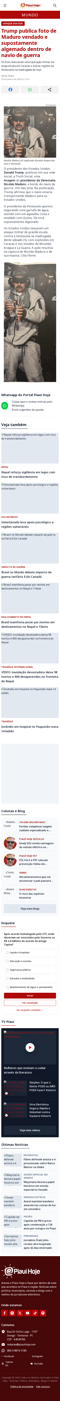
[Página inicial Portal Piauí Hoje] (30, 5)
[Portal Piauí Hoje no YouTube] (27, 1313)
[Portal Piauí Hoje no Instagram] (12, 1313)
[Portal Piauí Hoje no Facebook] (4, 1313)
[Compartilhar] (49, 89)
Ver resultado (30, 1002)
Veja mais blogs (30, 908)
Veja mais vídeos (30, 1130)
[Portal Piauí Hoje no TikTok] (35, 1313)
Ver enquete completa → (30, 1009)
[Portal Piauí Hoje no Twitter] (20, 1313)
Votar (30, 995)
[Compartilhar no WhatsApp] (30, 89)
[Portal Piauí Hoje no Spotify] (43, 1313)
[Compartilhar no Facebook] (10, 89)
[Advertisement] (30, 774)
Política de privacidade (21, 1386)
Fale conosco (43, 1386)
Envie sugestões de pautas (28, 409)
